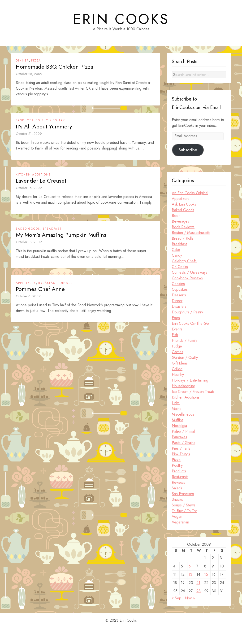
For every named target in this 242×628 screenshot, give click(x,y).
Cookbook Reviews (187, 278)
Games (177, 352)
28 (198, 591)
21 (198, 582)
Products (25, 120)
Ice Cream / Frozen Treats (193, 391)
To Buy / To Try (50, 120)
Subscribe (187, 150)
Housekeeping (183, 386)
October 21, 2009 (29, 133)
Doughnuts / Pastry (187, 312)
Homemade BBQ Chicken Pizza (54, 66)
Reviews (178, 482)
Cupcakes (180, 289)
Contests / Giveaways (189, 272)
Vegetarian (180, 522)
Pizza (36, 60)
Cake (176, 249)
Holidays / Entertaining (190, 380)
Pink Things (181, 454)
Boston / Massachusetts (191, 232)
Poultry (177, 465)
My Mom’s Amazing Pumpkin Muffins (61, 234)
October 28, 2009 (29, 73)
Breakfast (52, 229)
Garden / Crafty (185, 357)
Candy (177, 255)
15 (206, 574)
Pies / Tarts (181, 448)
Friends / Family (184, 340)
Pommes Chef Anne (40, 289)
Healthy (178, 374)
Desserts (179, 295)
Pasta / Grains (183, 442)
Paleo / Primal (183, 431)
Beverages (180, 221)
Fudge (177, 346)
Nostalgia (179, 425)
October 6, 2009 (28, 296)
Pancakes (179, 437)
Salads (177, 488)
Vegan (177, 516)
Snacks (177, 499)
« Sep (176, 598)
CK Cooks (180, 266)
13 (190, 574)
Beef (176, 215)
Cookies (178, 283)
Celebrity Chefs (184, 261)
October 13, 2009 (29, 242)
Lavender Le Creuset (41, 180)
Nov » (190, 598)
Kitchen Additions (33, 174)
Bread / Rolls (182, 238)
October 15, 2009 (29, 187)
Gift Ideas (180, 363)
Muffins (177, 420)
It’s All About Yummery (44, 126)
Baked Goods (28, 229)
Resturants (180, 476)
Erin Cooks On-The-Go (190, 323)
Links (176, 403)
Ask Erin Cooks (184, 204)
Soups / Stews (183, 505)
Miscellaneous (183, 414)
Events (177, 329)
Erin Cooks (121, 19)
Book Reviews (183, 227)
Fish (175, 335)
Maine (177, 408)
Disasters (179, 306)
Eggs (176, 318)
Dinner (22, 60)
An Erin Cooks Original (190, 193)
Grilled (177, 369)
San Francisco (183, 493)
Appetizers (26, 283)
